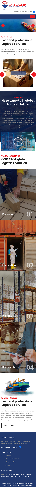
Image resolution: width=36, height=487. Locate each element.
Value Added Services (12, 459)
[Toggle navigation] (32, 16)
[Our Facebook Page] (34, 11)
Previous (1, 73)
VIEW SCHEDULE (9, 426)
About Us (8, 455)
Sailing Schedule (10, 462)
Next (32, 73)
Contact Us (8, 465)
